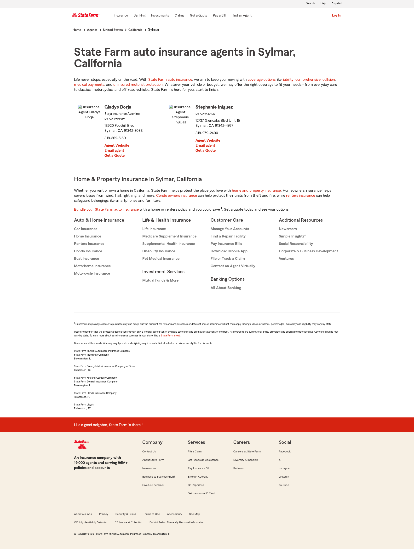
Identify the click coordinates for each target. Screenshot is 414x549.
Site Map (194, 514)
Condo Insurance (88, 251)
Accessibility (174, 514)
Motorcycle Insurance (92, 273)
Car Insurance (85, 229)
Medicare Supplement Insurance (169, 236)
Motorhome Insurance (92, 266)
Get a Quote (114, 155)
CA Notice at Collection (128, 522)
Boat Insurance (86, 258)
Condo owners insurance (176, 195)
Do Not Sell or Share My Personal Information (177, 522)
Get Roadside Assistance (203, 459)
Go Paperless (196, 485)
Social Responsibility (296, 244)
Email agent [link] (114, 150)
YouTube (284, 485)
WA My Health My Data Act (91, 522)
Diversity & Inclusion (245, 459)
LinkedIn (284, 476)
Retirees (238, 468)
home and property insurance (256, 190)
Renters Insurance (89, 244)
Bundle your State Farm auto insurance (106, 209)
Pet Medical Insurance (160, 258)
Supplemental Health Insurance (168, 244)
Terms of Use (151, 514)
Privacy (103, 514)
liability (287, 79)
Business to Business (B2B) (158, 476)
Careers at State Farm (247, 451)
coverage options (262, 79)
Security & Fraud (125, 514)
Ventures (286, 258)
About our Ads (83, 514)
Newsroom (288, 229)
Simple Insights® (292, 236)
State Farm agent (170, 335)
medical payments (89, 85)
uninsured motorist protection (138, 85)
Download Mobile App (229, 251)
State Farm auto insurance (170, 79)
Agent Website (116, 145)
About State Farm (153, 459)
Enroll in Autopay (198, 476)
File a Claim (194, 451)
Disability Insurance (158, 251)
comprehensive (308, 79)
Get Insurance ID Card (201, 493)
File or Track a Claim (228, 258)
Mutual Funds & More (160, 280)
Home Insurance (87, 236)
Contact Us (149, 451)
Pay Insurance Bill (198, 468)
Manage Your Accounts (230, 229)
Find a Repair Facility (228, 236)
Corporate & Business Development (308, 251)
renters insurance (300, 195)
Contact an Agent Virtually (233, 266)
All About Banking (226, 288)
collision (328, 79)
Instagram (285, 468)
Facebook (285, 451)
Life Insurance (154, 229)
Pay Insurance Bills (226, 244)
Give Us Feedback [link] (153, 485)
